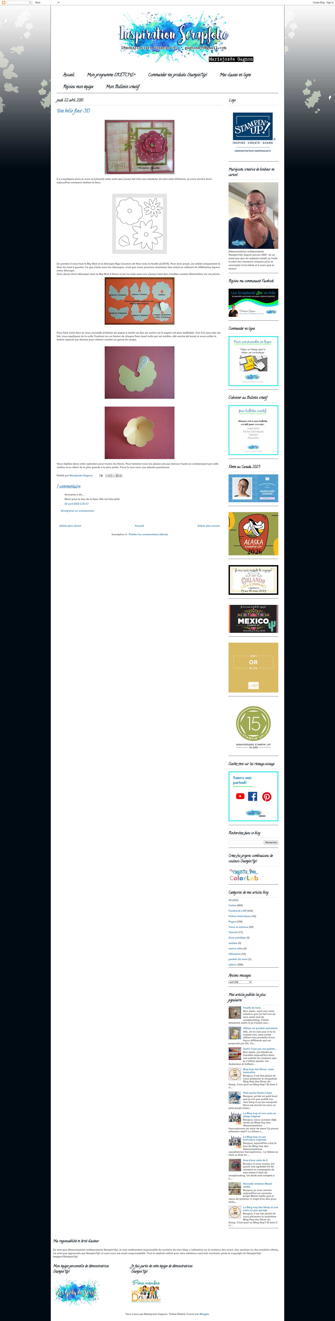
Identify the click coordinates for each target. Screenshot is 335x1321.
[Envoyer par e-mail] (107, 475)
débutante (235, 953)
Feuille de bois (252, 1007)
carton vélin (236, 948)
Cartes (232, 905)
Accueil (68, 75)
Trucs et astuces (238, 927)
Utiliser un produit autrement (260, 1028)
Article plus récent (70, 525)
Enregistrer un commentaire (77, 510)
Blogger (204, 1314)
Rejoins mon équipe (78, 87)
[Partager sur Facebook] (117, 475)
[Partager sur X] (114, 475)
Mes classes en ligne (235, 75)
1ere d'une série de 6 (255, 1160)
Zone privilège (237, 937)
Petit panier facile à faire (257, 1092)
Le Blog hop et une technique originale (254, 1138)
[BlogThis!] (110, 475)
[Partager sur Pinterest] (120, 475)
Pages (232, 921)
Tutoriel (233, 932)
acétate (233, 943)
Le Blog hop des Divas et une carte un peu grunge (260, 1209)
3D (230, 900)
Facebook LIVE (238, 910)
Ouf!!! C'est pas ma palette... (260, 1048)
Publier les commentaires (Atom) (148, 534)
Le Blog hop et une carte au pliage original (259, 1115)
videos (233, 964)
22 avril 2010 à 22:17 (77, 503)
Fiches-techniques (240, 916)
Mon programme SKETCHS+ (111, 75)
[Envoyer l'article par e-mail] (100, 475)
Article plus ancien (209, 525)
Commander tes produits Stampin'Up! (177, 75)
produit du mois (238, 959)
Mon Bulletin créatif (122, 87)
